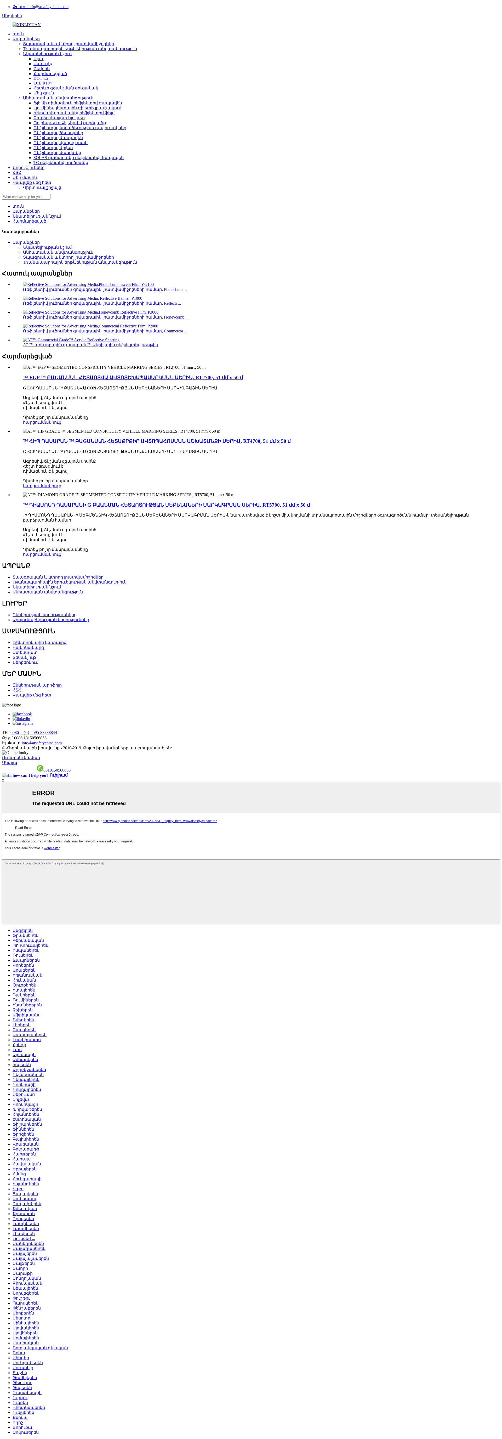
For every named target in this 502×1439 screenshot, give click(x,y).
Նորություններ (28, 167)
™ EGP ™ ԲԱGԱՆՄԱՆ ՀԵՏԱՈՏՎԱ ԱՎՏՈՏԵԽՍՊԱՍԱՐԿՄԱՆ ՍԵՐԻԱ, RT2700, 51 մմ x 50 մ (133, 377)
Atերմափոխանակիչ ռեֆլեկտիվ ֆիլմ (74, 113)
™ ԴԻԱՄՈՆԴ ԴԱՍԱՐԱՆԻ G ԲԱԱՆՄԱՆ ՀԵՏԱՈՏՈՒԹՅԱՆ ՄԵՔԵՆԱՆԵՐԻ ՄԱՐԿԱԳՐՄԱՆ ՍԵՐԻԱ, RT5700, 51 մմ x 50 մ (166, 505)
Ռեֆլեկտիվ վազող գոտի (60, 142)
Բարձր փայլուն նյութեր (59, 118)
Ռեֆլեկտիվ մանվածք (57, 152)
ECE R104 (42, 83)
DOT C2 (40, 78)
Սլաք (38, 58)
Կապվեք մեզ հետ (32, 182)
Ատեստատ (25, 652)
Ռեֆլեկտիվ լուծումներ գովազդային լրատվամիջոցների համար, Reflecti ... (102, 303)
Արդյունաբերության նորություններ (51, 619)
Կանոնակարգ (28, 647)
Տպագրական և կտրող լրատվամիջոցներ (68, 44)
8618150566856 (57, 770)
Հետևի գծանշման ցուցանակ (65, 88)
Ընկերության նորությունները (45, 615)
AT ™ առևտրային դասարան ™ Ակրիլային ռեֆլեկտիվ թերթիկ (90, 345)
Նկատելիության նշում (47, 54)
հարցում (32, 422)
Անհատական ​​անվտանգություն (58, 98)
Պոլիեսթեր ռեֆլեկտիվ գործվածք (69, 123)
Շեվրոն (41, 68)
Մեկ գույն (43, 93)
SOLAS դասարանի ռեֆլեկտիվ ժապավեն (78, 157)
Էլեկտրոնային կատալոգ (40, 642)
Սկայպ (9, 762)
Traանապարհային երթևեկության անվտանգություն (80, 49)
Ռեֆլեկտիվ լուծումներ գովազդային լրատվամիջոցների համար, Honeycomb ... (106, 317)
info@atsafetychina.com (42, 743)
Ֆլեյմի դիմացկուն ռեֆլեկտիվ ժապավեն (77, 103)
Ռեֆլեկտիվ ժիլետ (53, 147)
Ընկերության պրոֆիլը (37, 685)
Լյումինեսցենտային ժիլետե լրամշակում (77, 108)
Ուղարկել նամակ (21, 757)
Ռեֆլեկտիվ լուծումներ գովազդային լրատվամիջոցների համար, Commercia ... (105, 331)
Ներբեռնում (25, 662)
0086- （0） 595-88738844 (33, 732)
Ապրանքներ (26, 39)
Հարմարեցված (50, 73)
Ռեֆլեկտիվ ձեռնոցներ (58, 133)
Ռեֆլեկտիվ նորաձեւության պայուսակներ (79, 128)
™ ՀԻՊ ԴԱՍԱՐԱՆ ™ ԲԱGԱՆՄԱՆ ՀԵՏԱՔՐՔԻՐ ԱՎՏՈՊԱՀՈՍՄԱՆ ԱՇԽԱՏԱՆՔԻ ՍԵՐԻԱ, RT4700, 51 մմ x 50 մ (157, 441)
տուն (18, 34)
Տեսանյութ (24, 657)
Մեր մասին (25, 177)
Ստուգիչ (42, 63)
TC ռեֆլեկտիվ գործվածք (60, 162)
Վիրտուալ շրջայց (42, 187)
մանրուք (51, 422)
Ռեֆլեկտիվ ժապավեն (58, 137)
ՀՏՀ (17, 172)
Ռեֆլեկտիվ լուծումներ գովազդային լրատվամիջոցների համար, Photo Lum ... (105, 289)
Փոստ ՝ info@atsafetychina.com (41, 6)
